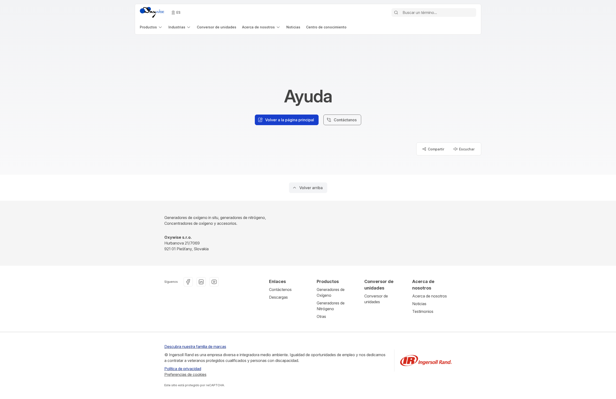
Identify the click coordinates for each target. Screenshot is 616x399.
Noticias (419, 303)
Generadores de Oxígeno (331, 292)
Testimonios (422, 311)
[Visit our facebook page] (188, 281)
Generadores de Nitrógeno (331, 306)
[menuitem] (151, 27)
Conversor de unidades (376, 299)
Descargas (278, 297)
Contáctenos (280, 289)
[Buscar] (396, 12)
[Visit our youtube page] (214, 281)
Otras (321, 316)
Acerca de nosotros (429, 296)
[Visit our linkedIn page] (201, 281)
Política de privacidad (182, 368)
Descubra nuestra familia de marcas (195, 346)
